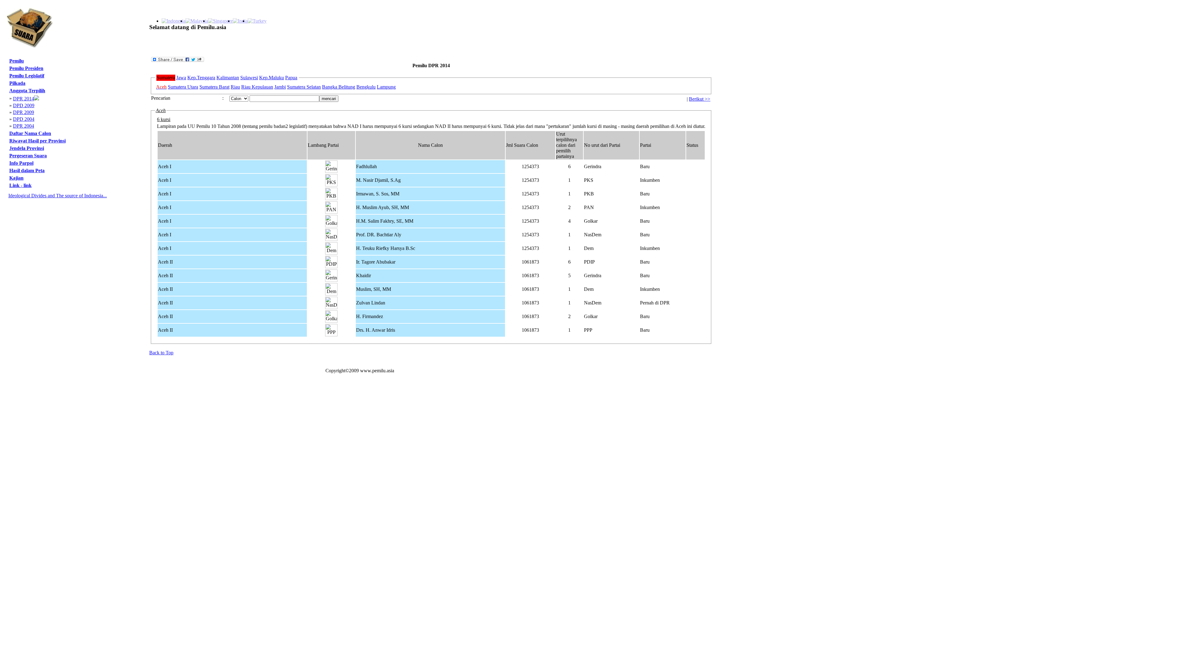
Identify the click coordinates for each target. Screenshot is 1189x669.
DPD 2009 (23, 105)
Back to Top (161, 352)
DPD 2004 (23, 119)
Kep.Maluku (271, 77)
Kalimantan (227, 77)
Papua (291, 77)
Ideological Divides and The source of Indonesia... (57, 195)
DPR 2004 (23, 126)
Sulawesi (249, 77)
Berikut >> (699, 99)
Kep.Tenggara (201, 77)
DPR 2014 (23, 98)
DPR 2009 (23, 112)
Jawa (181, 77)
